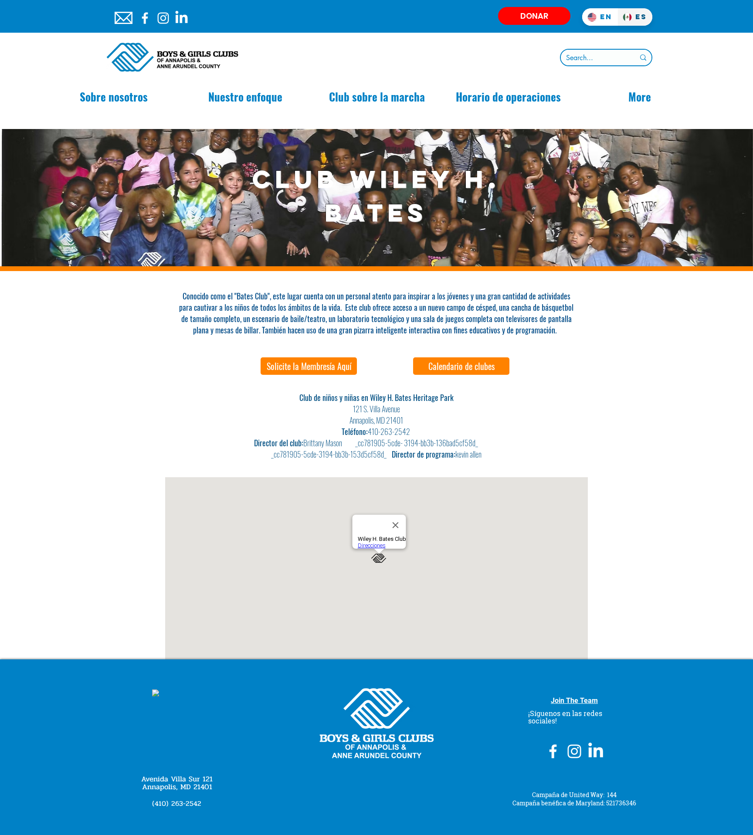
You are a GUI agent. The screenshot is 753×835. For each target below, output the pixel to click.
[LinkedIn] (181, 18)
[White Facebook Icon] (145, 18)
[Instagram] (163, 18)
